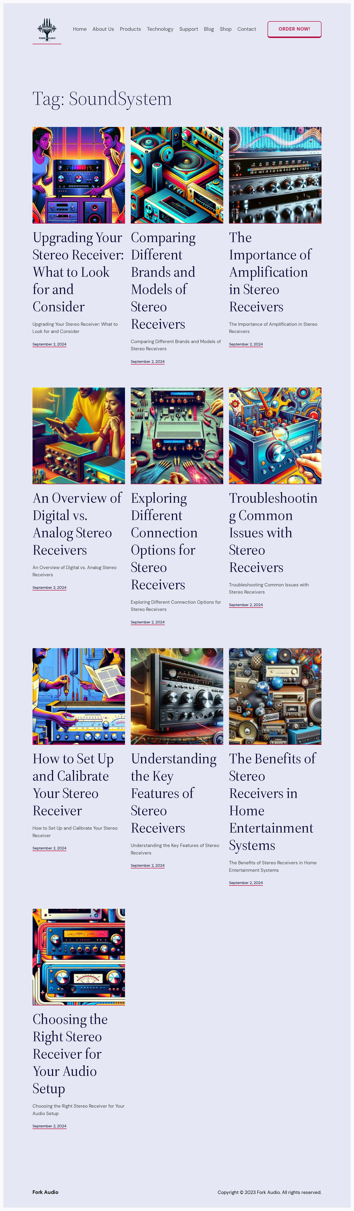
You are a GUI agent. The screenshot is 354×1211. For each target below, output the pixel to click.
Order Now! (294, 29)
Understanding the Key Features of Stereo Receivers (173, 793)
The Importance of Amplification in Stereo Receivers (270, 271)
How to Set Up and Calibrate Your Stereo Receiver (73, 784)
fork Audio (46, 1192)
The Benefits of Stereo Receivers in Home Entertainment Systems (272, 801)
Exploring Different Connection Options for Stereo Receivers (164, 541)
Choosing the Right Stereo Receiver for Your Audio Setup (70, 1053)
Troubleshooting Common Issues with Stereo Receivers (273, 532)
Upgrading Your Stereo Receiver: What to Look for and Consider (78, 271)
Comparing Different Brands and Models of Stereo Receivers (163, 280)
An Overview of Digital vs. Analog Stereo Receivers (77, 523)
